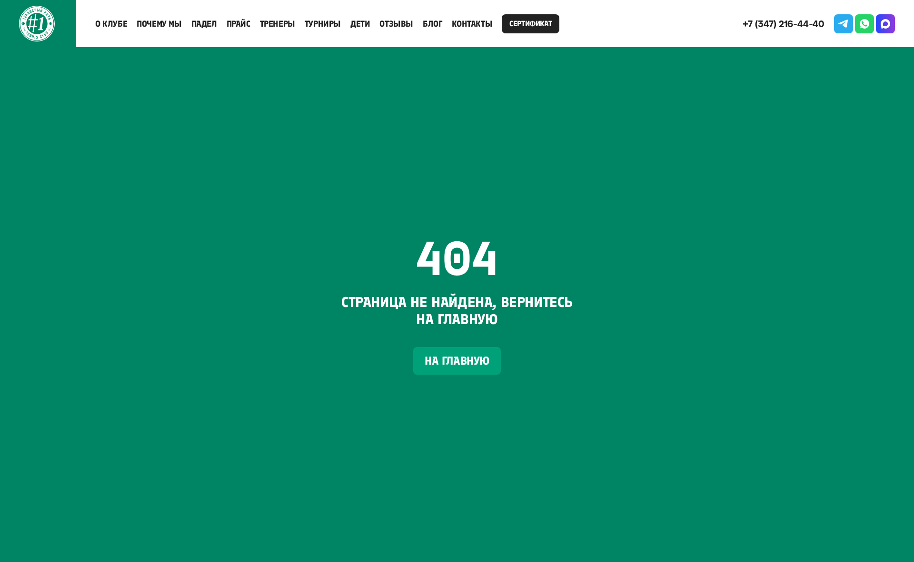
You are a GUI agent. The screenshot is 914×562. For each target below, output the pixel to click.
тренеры (277, 24)
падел (204, 24)
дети (360, 24)
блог (432, 24)
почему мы (159, 24)
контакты (472, 24)
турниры (323, 24)
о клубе (111, 24)
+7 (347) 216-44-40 (784, 24)
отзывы (396, 24)
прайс (238, 24)
